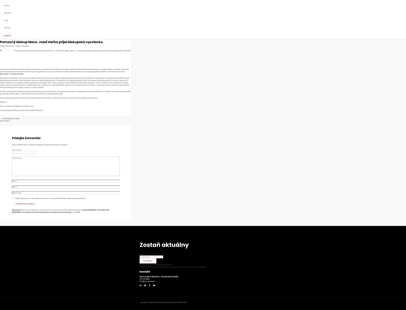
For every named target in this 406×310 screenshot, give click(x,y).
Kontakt (7, 28)
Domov (7, 5)
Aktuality (7, 13)
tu (33, 106)
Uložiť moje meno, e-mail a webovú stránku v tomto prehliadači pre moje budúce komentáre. (50, 198)
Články (18, 46)
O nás (6, 20)
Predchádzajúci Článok (10, 118)
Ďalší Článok (5, 121)
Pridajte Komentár (7, 46)
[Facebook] (150, 286)
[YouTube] (154, 286)
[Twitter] (145, 286)
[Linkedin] (140, 286)
